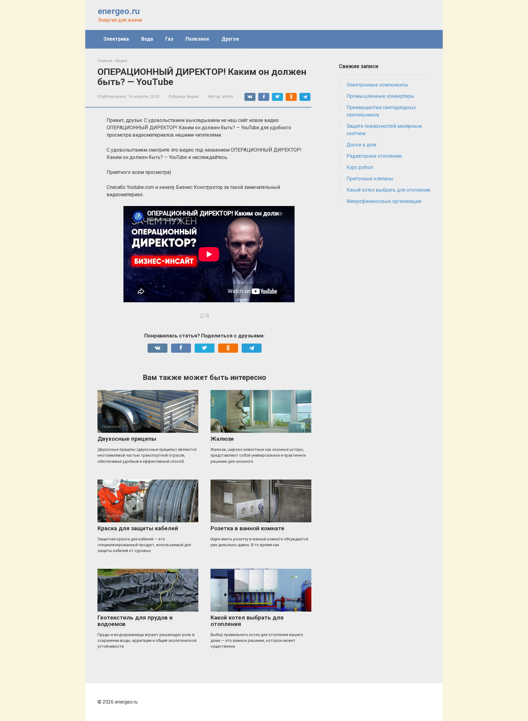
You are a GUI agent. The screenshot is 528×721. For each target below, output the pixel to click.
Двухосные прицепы (126, 438)
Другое (230, 39)
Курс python (359, 167)
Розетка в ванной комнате (247, 528)
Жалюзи (222, 438)
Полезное (197, 39)
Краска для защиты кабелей (137, 528)
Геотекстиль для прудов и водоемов (135, 620)
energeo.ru (119, 11)
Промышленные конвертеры (380, 96)
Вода (147, 39)
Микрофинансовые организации (383, 201)
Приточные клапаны (370, 179)
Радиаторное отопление (374, 156)
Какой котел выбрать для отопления (247, 620)
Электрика (116, 39)
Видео (193, 96)
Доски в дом (361, 145)
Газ (169, 39)
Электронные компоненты (377, 85)
